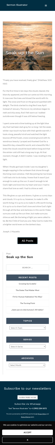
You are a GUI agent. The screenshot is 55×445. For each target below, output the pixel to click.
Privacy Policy (42, 414)
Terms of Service (25, 417)
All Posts (27, 240)
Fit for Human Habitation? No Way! (27, 297)
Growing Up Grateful (27, 284)
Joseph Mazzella (15, 59)
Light (8, 62)
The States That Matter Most (27, 290)
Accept (27, 432)
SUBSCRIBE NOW (27, 397)
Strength (20, 62)
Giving (41, 59)
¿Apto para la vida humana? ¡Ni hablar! (27, 310)
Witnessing (30, 62)
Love (13, 62)
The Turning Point (27, 303)
